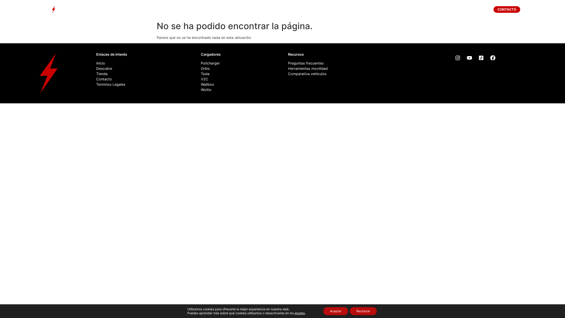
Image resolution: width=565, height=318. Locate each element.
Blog (333, 9)
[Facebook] (493, 58)
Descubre (236, 9)
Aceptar (335, 311)
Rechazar (363, 311)
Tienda (307, 9)
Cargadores (272, 9)
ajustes (300, 313)
